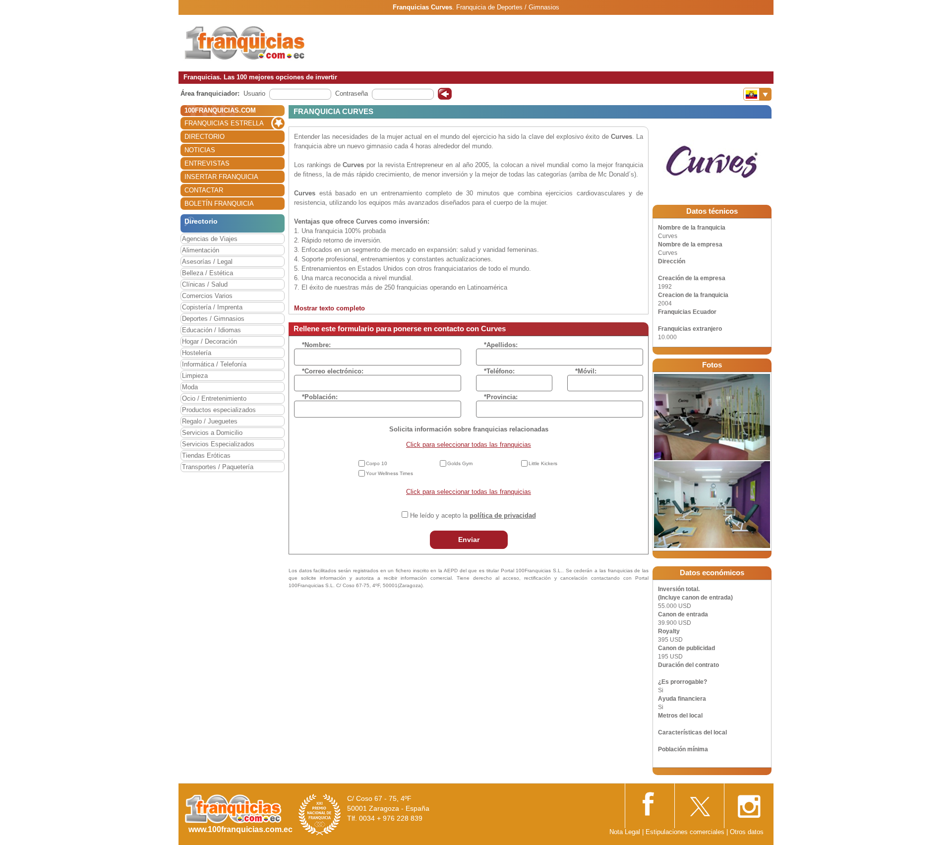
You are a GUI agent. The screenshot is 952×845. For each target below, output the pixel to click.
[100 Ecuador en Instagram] (748, 803)
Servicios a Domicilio (212, 432)
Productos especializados (219, 410)
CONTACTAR (203, 190)
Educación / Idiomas (211, 330)
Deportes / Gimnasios (213, 318)
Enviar (468, 539)
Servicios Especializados (218, 444)
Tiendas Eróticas (206, 455)
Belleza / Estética (207, 273)
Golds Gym (460, 463)
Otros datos (747, 832)
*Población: (320, 397)
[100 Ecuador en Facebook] (649, 803)
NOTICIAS (199, 150)
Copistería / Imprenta (212, 307)
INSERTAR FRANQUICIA (221, 177)
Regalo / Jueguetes (210, 421)
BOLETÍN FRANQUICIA (219, 203)
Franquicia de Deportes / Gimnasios (507, 7)
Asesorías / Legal (207, 261)
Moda (190, 387)
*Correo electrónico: (332, 371)
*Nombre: (316, 345)
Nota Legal (624, 832)
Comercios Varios (207, 296)
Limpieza (195, 375)
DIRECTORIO (204, 136)
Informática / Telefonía (214, 364)
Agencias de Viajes (210, 238)
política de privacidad (503, 515)
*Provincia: (501, 397)
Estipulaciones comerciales (686, 832)
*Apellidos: (501, 345)
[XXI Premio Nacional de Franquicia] (320, 814)
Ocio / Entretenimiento (214, 398)
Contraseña (351, 93)
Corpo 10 (376, 463)
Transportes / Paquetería (217, 467)
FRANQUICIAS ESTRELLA (224, 123)
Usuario (254, 93)
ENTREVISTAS (207, 163)
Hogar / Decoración (209, 341)
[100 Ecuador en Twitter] (699, 803)
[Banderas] (757, 94)
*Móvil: (585, 371)
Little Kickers (543, 463)
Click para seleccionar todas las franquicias (468, 444)
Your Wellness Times (389, 473)
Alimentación (200, 250)
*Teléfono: (499, 371)
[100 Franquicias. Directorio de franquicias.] (245, 43)
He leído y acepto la (473, 515)
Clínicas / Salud (205, 284)
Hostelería (196, 353)
